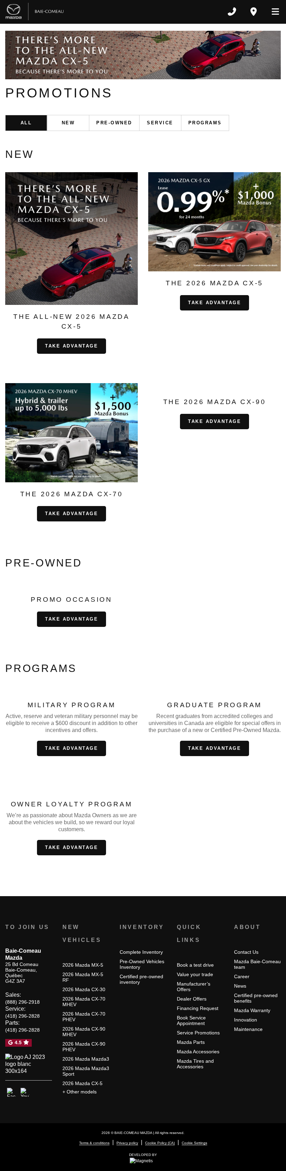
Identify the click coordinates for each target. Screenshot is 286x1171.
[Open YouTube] (25, 1092)
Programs (205, 122)
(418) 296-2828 (22, 1016)
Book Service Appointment (191, 1020)
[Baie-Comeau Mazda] (34, 11)
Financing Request (197, 1008)
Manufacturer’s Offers (193, 986)
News (240, 986)
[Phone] (232, 11)
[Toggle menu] (272, 11)
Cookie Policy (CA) (160, 1143)
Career (241, 976)
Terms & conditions (94, 1143)
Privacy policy (127, 1143)
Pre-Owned (114, 122)
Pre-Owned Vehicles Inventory (142, 964)
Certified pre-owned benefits (256, 998)
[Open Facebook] (11, 1092)
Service (160, 122)
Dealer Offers (191, 999)
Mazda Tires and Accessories (195, 1063)
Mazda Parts (191, 1042)
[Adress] (253, 11)
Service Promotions (198, 1032)
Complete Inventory (141, 952)
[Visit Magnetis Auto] (143, 1160)
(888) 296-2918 (22, 1002)
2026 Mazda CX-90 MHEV (83, 1031)
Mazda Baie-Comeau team (257, 964)
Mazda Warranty (252, 1010)
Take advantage (71, 346)
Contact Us (246, 952)
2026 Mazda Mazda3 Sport (85, 1071)
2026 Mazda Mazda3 (85, 1059)
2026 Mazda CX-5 (82, 1083)
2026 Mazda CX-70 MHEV (83, 1001)
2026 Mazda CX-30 (83, 989)
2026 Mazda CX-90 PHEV (83, 1046)
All (26, 122)
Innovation (245, 1020)
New (68, 122)
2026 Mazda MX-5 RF (82, 977)
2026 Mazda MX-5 (82, 965)
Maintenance (248, 1029)
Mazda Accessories (198, 1051)
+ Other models (79, 1092)
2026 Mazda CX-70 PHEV (83, 1016)
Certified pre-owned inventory (141, 979)
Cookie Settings (194, 1143)
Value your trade (195, 974)
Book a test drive (195, 965)
